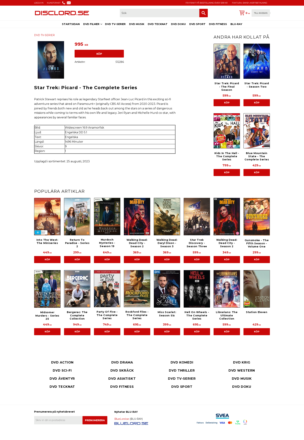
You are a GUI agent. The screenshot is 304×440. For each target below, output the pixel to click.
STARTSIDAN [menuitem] (71, 24)
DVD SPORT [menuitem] (197, 24)
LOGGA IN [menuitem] (38, 3)
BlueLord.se (121, 418)
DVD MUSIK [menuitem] (136, 24)
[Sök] (203, 13)
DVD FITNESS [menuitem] (218, 24)
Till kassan (260, 13)
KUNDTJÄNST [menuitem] (54, 3)
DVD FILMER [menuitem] (91, 24)
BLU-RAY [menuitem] (236, 24)
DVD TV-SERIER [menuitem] (115, 24)
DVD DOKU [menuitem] (178, 24)
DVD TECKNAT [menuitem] (157, 24)
